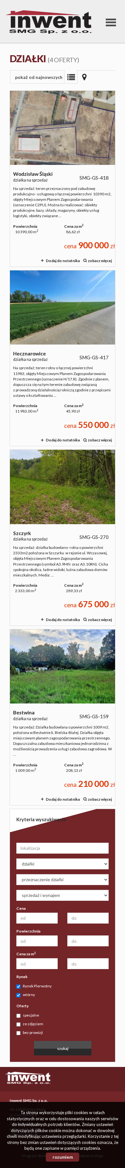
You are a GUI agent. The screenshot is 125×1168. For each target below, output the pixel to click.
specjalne (31, 1015)
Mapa (84, 77)
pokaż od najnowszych (39, 77)
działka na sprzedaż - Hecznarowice (62, 358)
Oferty (22, 1005)
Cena (21, 908)
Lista (71, 77)
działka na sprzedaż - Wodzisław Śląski (62, 179)
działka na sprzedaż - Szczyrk (62, 538)
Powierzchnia (28, 931)
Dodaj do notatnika (63, 260)
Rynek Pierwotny (37, 986)
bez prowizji (33, 1032)
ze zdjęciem (33, 1023)
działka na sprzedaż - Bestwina (62, 717)
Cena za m (26, 953)
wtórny (29, 994)
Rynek (22, 976)
